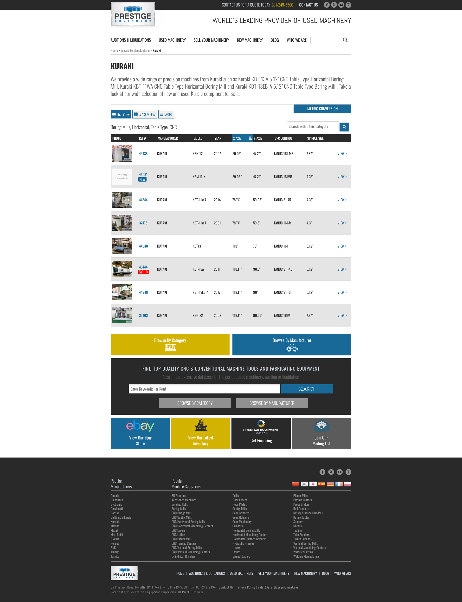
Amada (115, 495)
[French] (339, 484)
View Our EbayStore (140, 440)
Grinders (237, 525)
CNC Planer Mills (182, 538)
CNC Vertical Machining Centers (191, 551)
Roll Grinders (301, 508)
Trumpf (115, 551)
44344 (143, 199)
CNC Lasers (178, 530)
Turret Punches (302, 538)
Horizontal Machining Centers (250, 534)
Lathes (236, 551)
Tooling (297, 530)
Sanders (298, 521)
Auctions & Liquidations (131, 40)
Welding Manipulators (306, 556)
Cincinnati (117, 508)
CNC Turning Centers (184, 543)
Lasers (236, 547)
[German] (330, 484)
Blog (275, 40)
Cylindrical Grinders (183, 556)
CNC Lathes (178, 534)
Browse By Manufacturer (292, 340)
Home (114, 50)
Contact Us (308, 5)
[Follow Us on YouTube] (341, 5)
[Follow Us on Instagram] (348, 5)
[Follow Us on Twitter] (334, 5)
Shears (297, 525)
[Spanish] (321, 484)
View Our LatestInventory (200, 440)
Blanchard (117, 499)
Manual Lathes (241, 556)
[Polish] (347, 484)
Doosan (115, 512)
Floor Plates (239, 504)
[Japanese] (313, 484)
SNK (113, 547)
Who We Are (297, 40)
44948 (143, 292)
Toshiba (115, 556)
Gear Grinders (240, 512)
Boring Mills (179, 508)
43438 (143, 153)
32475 (142, 222)
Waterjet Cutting (303, 551)
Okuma (115, 538)
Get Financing (261, 440)
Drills (235, 495)
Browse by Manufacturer (135, 50)
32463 (143, 315)
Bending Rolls (180, 504)
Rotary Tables (301, 517)
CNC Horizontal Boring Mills (188, 521)
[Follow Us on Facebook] (327, 5)
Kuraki (115, 521)
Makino (115, 525)
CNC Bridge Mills (182, 512)
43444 (143, 266)
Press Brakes (301, 504)
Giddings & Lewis (121, 517)
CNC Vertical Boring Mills (187, 547)
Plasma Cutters (302, 499)
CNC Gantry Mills (182, 517)
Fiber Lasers (239, 499)
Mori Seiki (117, 534)
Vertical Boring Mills (305, 543)
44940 (143, 246)
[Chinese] (295, 484)
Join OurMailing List (322, 440)
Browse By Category (170, 340)
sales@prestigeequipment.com (279, 587)
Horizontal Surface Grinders (249, 538)
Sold (167, 114)
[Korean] (304, 484)
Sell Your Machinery (211, 40)
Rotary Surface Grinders (308, 512)
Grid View (146, 114)
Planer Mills (300, 495)
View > (343, 153)
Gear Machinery (241, 521)
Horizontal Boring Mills (246, 530)
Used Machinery (172, 40)
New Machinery (250, 40)
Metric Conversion (322, 108)
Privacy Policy (246, 587)
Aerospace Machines (184, 499)
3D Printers (179, 495)
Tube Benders (301, 534)
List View (122, 114)
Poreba (115, 543)
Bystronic (116, 504)
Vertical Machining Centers (309, 547)
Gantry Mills (239, 508)
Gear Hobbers (240, 517)
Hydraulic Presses (243, 543)
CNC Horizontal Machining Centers (192, 525)
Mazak (114, 530)
